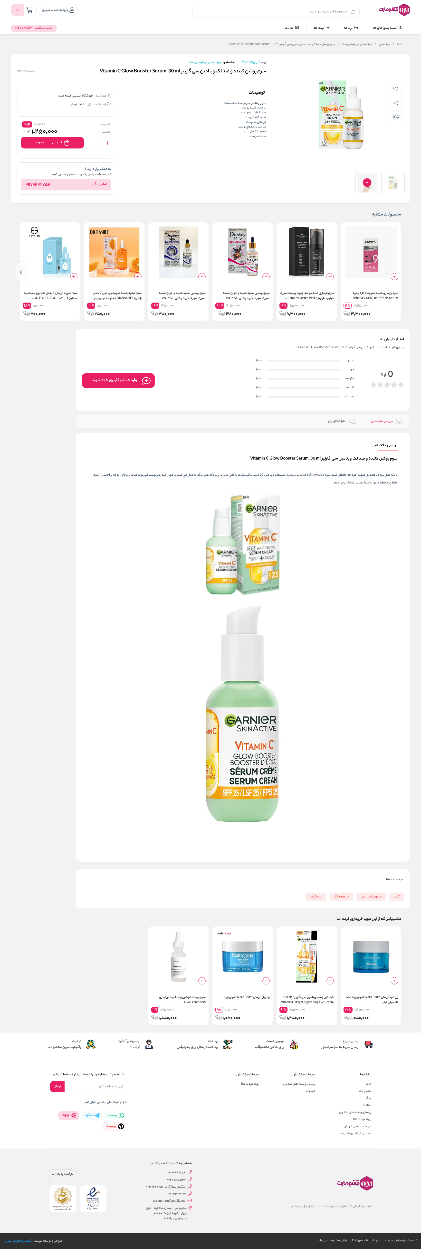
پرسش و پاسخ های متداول (355, 1112)
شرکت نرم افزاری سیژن (19, 1241)
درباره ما (310, 1091)
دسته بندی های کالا (385, 28)
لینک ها (319, 28)
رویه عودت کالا (362, 1119)
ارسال (57, 1086)
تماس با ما (365, 1091)
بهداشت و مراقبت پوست (354, 44)
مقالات (289, 28)
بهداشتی (382, 44)
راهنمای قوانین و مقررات (356, 1133)
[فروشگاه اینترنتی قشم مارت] (394, 9)
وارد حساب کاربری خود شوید (114, 380)
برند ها (348, 28)
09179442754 (37, 184)
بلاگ (368, 1098)
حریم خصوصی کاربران (357, 1126)
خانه (397, 44)
